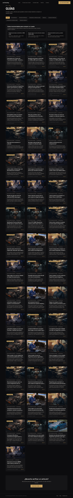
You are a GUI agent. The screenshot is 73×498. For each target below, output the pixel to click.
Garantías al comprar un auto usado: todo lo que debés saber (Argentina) (57, 170)
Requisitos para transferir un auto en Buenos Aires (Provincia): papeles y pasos (57, 383)
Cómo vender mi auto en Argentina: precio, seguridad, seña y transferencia (35, 357)
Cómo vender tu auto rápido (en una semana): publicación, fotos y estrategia (15, 357)
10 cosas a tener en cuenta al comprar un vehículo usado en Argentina (56, 116)
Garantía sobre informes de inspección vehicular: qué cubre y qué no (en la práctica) (15, 250)
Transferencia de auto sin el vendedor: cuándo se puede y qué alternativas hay (14, 410)
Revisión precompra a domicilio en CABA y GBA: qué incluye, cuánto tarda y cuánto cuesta (35, 60)
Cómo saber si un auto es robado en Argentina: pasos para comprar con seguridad (15, 277)
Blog (60, 495)
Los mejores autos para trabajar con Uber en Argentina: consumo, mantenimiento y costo (57, 330)
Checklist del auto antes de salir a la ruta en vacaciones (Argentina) (36, 277)
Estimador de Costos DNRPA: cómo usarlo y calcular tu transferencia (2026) (14, 463)
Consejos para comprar (26, 2)
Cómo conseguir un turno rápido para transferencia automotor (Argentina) (57, 357)
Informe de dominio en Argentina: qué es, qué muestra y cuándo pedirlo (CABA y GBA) (15, 87)
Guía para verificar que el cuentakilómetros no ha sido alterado (35, 116)
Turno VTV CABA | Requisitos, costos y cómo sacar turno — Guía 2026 (35, 224)
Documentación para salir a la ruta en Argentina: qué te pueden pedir (14, 383)
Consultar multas (36, 2)
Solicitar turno (65, 2)
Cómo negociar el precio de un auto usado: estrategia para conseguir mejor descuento (35, 250)
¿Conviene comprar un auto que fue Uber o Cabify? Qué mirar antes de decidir (15, 330)
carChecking (6, 2)
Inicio (19, 2)
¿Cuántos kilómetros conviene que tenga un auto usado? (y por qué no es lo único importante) (36, 330)
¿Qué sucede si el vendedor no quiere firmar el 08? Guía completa (56, 197)
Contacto (47, 2)
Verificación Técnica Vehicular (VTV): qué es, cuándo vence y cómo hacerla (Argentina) (14, 224)
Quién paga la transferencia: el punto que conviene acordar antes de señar (36, 170)
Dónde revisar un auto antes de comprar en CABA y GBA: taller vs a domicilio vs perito (57, 60)
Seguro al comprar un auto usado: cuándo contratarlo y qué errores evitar (57, 303)
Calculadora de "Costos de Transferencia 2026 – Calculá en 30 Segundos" (15, 60)
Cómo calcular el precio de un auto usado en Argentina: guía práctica (35, 197)
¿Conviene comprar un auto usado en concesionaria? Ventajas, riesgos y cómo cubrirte (15, 303)
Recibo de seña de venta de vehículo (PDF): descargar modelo (14, 197)
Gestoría (42, 2)
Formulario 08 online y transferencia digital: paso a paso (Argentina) (14, 437)
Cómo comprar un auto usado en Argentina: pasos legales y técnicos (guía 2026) (57, 277)
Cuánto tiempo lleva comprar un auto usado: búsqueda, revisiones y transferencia (57, 250)
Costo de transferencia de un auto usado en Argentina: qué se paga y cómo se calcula (36, 383)
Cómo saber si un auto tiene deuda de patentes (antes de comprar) (35, 410)
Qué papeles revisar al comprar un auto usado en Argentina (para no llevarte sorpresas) (14, 116)
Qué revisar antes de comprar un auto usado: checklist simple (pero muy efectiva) (57, 87)
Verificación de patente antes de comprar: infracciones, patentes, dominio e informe (57, 410)
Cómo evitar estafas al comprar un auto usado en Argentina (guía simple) (57, 224)
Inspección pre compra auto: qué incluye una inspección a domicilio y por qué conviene (36, 87)
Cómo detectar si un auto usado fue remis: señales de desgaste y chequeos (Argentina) (36, 437)
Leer (22, 65)
